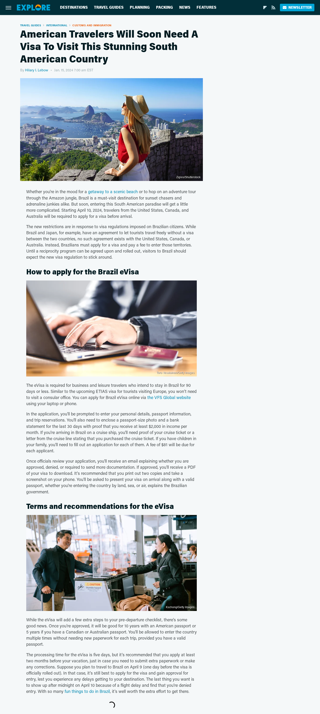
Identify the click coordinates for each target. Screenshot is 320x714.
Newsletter (300, 7)
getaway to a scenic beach (113, 191)
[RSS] (273, 7)
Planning (140, 7)
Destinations (74, 7)
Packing (164, 7)
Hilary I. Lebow (36, 70)
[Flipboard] (265, 7)
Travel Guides (108, 7)
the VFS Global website (169, 397)
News (184, 7)
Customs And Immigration (91, 25)
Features (206, 7)
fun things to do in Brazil (87, 691)
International (56, 25)
